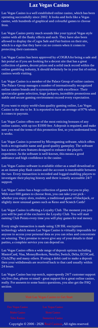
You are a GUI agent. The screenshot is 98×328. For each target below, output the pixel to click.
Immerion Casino (53, 317)
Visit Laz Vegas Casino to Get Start (49, 297)
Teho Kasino (17, 317)
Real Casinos (53, 324)
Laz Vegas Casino (53, 306)
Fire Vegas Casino (17, 306)
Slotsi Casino (52, 312)
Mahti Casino (17, 312)
